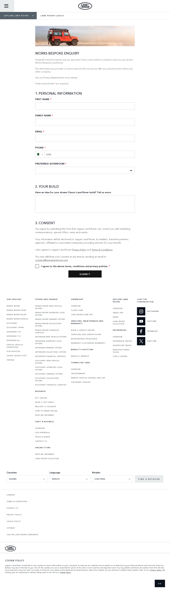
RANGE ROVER (13, 306)
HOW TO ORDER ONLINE (46, 411)
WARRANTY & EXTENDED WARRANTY (88, 343)
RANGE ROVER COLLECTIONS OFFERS (48, 324)
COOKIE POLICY (14, 521)
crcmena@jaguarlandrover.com (51, 260)
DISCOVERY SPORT (15, 327)
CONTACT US (41, 441)
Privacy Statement (52, 77)
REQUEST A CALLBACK (45, 406)
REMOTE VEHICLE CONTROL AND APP (88, 378)
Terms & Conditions (102, 249)
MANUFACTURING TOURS (121, 350)
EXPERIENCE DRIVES (122, 341)
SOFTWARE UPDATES (81, 382)
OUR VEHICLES (13, 351)
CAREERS (11, 495)
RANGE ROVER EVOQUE (17, 319)
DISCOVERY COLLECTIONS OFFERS (47, 379)
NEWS (116, 317)
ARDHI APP (118, 312)
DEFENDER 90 (13, 340)
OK (160, 583)
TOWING (10, 360)
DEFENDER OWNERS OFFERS (48, 347)
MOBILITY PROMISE (80, 356)
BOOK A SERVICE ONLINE (83, 330)
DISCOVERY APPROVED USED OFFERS (48, 368)
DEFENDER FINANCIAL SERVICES (50, 356)
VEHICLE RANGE (42, 437)
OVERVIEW (40, 428)
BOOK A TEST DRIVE (44, 402)
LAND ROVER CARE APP (82, 314)
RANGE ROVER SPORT (16, 310)
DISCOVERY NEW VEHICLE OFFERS (47, 361)
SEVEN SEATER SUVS (17, 355)
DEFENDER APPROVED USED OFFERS (48, 342)
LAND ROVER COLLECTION (47, 458)
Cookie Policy (65, 572)
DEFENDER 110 (14, 336)
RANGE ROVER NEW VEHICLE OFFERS (48, 307)
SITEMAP (11, 528)
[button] (39, 154)
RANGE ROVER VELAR (16, 314)
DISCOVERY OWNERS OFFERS (49, 374)
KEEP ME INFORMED (44, 415)
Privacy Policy (79, 249)
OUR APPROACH (42, 432)
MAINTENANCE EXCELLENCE (84, 339)
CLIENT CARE (77, 310)
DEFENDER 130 (14, 332)
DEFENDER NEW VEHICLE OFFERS (51, 337)
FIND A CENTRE (120, 356)
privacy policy (156, 570)
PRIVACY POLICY (14, 514)
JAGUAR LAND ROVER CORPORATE (22, 534)
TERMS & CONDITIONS (17, 501)
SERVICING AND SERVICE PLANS (86, 334)
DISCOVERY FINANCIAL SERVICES (51, 385)
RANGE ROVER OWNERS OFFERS (50, 319)
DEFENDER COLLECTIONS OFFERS (50, 352)
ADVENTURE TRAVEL (122, 345)
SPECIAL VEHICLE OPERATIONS (15, 345)
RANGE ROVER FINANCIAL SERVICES (47, 331)
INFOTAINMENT (78, 373)
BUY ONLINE (41, 398)
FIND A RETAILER (149, 479)
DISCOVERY (12, 323)
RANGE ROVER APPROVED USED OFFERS (50, 313)
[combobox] (27, 479)
